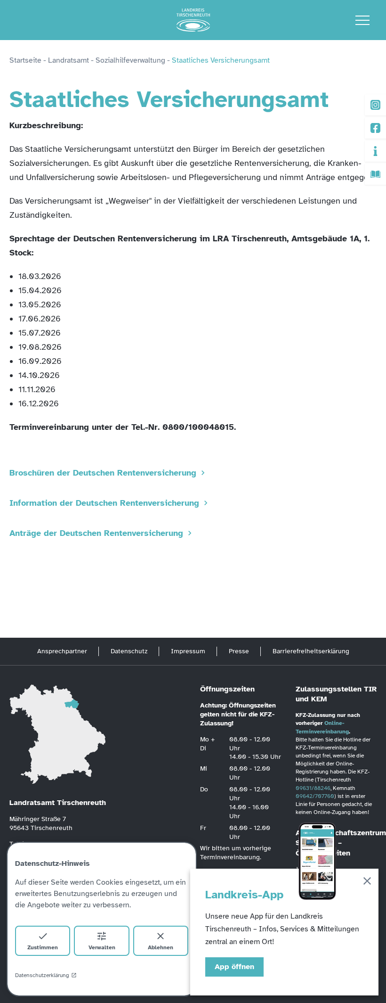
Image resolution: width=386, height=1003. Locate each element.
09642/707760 (315, 796)
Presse (239, 651)
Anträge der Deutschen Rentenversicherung (96, 533)
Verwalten (101, 947)
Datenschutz (129, 651)
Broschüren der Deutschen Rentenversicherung (102, 473)
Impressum (188, 651)
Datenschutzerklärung (42, 975)
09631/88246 (313, 788)
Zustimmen (42, 947)
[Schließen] (367, 882)
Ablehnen (160, 947)
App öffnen (234, 966)
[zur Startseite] (193, 20)
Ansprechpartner (62, 651)
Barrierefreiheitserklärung (311, 651)
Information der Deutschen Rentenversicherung (104, 503)
